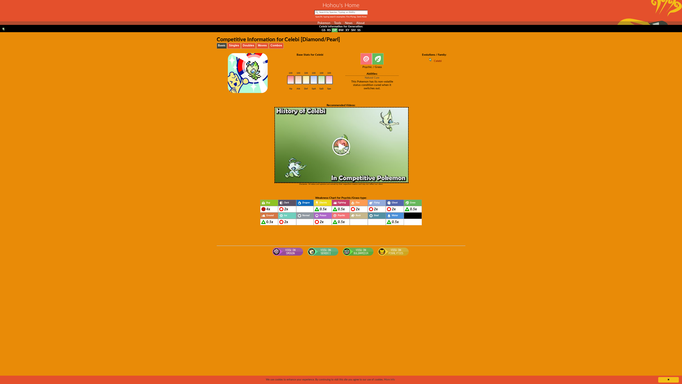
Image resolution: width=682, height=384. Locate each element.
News (348, 23)
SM (353, 30)
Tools (337, 23)
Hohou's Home (341, 5)
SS (359, 30)
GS (323, 30)
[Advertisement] (341, 286)
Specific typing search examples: (341, 17)
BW (341, 30)
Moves (262, 45)
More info (389, 379)
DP (334, 30)
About (360, 23)
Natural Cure (372, 77)
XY (347, 30)
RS (329, 30)
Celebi (438, 61)
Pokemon (324, 23)
